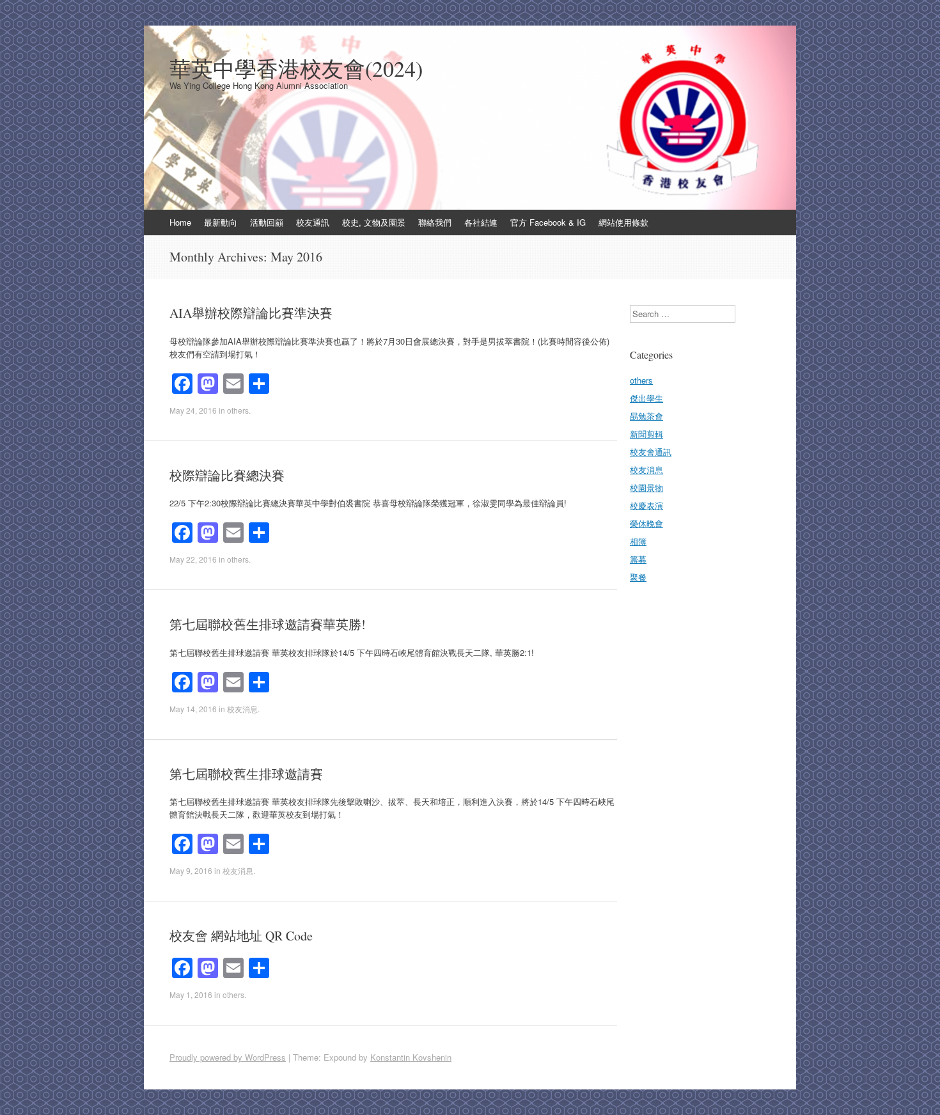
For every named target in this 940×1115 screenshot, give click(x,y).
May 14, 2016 (193, 708)
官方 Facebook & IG (548, 222)
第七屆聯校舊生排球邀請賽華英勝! (267, 624)
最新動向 (220, 222)
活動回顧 (266, 222)
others (238, 410)
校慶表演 (646, 505)
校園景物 (646, 487)
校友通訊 (312, 222)
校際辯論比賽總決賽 (227, 475)
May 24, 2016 (193, 410)
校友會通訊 (650, 452)
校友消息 (242, 708)
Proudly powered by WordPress (227, 1057)
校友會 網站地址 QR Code (241, 935)
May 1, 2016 (190, 994)
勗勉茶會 (646, 416)
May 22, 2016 (193, 559)
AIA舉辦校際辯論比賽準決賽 (251, 313)
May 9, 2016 (190, 870)
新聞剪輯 (646, 434)
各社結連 (480, 222)
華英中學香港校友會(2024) (296, 68)
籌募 (638, 559)
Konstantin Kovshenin (410, 1057)
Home (180, 222)
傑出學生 (646, 398)
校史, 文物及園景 (373, 222)
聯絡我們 (434, 222)
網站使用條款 (623, 222)
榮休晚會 (646, 523)
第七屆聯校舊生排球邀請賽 (246, 774)
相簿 (638, 541)
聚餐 (638, 577)
